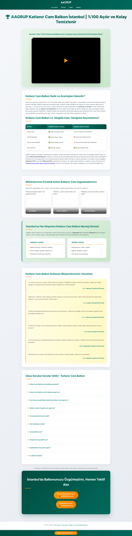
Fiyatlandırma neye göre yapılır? (40, 448)
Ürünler (63, 7)
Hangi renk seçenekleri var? (39, 440)
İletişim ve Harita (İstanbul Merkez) (78, 525)
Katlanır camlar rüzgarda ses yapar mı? (42, 408)
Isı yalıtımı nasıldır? (36, 455)
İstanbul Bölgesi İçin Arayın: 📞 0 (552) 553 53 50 (66, 495)
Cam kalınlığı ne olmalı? (37, 424)
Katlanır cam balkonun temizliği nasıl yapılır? (44, 384)
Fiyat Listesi (57, 525)
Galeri (71, 7)
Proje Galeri (65, 525)
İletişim (78, 7)
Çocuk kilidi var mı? (36, 432)
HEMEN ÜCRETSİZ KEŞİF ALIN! (66, 533)
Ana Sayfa (54, 7)
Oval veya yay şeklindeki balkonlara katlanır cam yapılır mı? (49, 400)
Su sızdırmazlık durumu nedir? (40, 416)
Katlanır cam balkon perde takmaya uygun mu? (45, 392)
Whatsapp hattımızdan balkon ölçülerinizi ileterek (40, 163)
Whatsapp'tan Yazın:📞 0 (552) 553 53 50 (66, 504)
